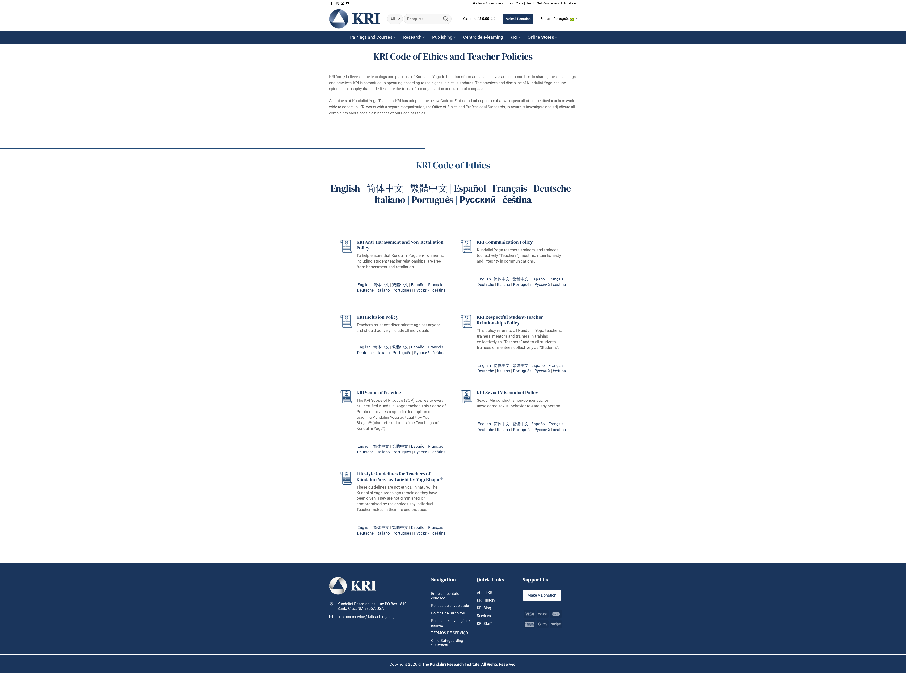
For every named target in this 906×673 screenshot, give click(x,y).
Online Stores (541, 37)
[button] (479, 19)
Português (562, 19)
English (345, 188)
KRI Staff (484, 623)
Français (509, 188)
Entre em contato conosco (445, 595)
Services (484, 616)
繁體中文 (428, 188)
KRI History (486, 600)
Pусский (542, 284)
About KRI (485, 592)
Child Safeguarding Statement (447, 642)
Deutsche (552, 188)
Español (470, 188)
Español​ (538, 279)
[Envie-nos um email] (342, 3)
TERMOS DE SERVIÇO (449, 633)
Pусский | (423, 290)
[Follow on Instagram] (337, 3)
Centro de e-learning (483, 37)
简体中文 (385, 188)
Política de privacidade (450, 605)
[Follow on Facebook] (331, 3)
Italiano (390, 199)
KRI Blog (484, 608)
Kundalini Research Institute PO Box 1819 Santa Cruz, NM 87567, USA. (372, 606)
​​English (363, 347)
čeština (438, 290)
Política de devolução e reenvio (450, 623)
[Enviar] (445, 19)
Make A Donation (518, 19)
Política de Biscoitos (448, 613)
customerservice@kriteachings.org (366, 616)
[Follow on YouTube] (347, 3)
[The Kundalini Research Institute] (354, 18)
